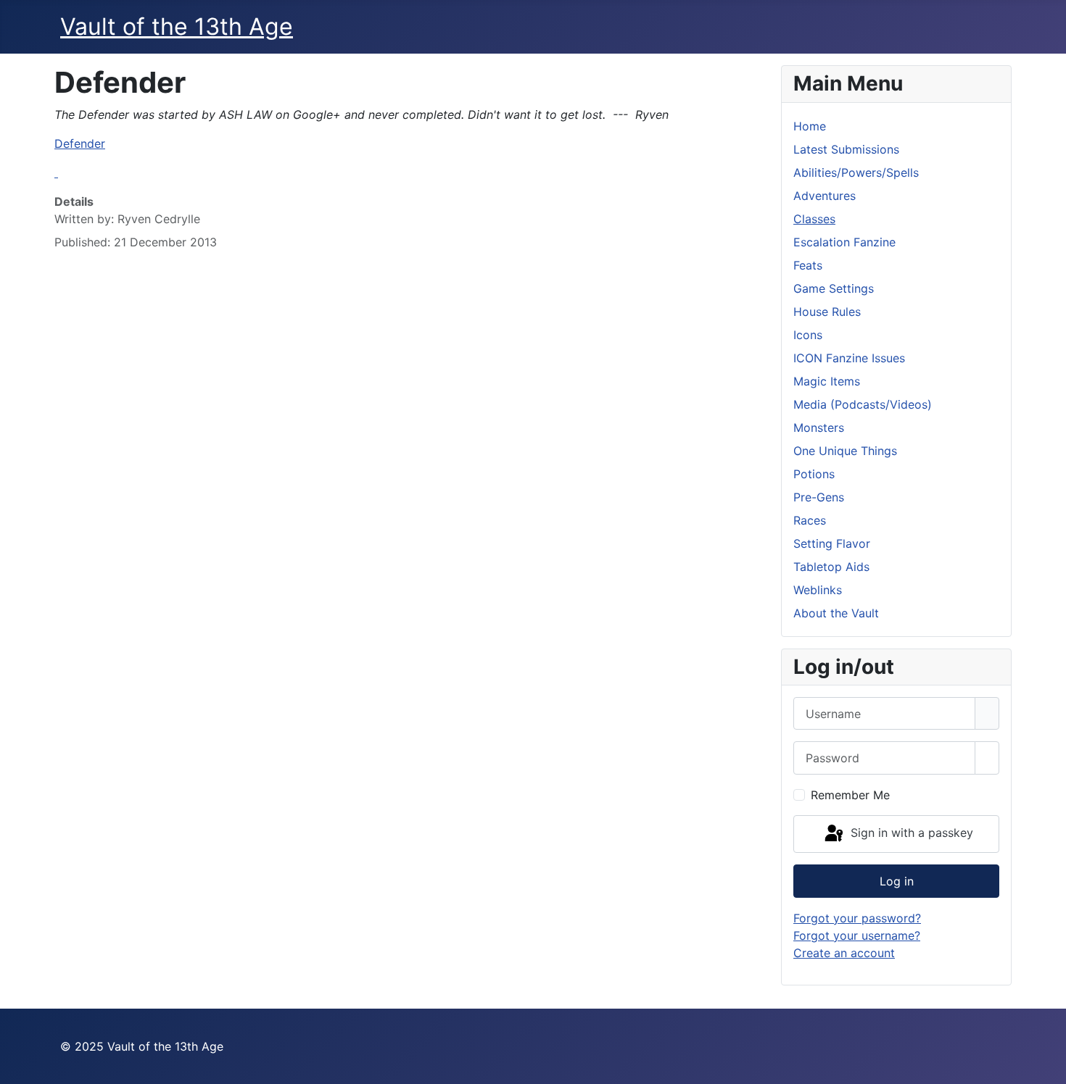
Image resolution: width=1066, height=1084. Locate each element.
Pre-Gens (818, 497)
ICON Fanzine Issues (849, 358)
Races (809, 520)
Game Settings (833, 288)
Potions (814, 474)
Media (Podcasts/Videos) (862, 404)
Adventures (824, 195)
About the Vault (836, 613)
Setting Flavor (831, 543)
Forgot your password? (857, 918)
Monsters (818, 427)
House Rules (827, 311)
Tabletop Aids (831, 566)
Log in (897, 881)
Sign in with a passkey (910, 832)
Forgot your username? (856, 935)
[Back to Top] (1047, 1065)
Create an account (844, 953)
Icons (807, 335)
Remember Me (850, 795)
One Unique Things (845, 450)
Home (809, 126)
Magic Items (826, 381)
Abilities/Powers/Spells (856, 172)
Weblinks (817, 590)
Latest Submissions (846, 149)
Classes (814, 219)
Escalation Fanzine (844, 242)
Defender (79, 143)
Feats (807, 265)
